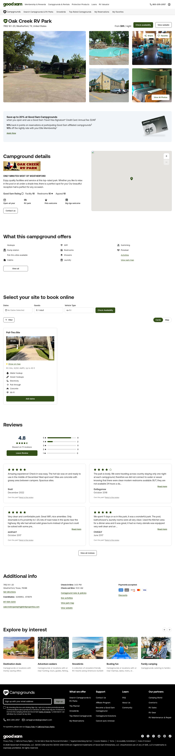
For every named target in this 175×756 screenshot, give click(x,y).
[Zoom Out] (166, 162)
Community (127, 708)
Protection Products (80, 4)
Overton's (153, 703)
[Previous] (164, 629)
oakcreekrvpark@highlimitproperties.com (21, 607)
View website (163, 25)
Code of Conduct (144, 741)
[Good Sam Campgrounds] (19, 692)
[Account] (169, 4)
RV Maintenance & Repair (160, 717)
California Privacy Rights (46, 727)
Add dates (30, 399)
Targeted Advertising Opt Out (81, 741)
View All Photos (160, 97)
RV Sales (153, 708)
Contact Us (101, 698)
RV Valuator (104, 4)
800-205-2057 (13, 720)
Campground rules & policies (73, 593)
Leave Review (22, 453)
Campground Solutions (106, 716)
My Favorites (117, 12)
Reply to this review (26, 497)
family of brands (45, 712)
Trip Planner (74, 706)
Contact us (10, 211)
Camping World (155, 698)
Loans (94, 4)
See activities (67, 598)
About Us (126, 703)
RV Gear (152, 712)
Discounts (123, 595)
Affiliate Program (103, 703)
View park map (127, 260)
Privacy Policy (30, 727)
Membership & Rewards (35, 4)
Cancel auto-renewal (105, 721)
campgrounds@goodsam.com (38, 720)
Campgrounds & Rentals (59, 4)
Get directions (9, 592)
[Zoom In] (166, 156)
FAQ (124, 698)
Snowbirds (61, 12)
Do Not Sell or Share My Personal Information (51, 741)
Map (167, 320)
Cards (158, 320)
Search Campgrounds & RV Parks (38, 12)
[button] (11, 133)
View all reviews (87, 553)
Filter (10, 320)
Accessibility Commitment (126, 741)
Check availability (143, 25)
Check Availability (105, 310)
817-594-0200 (9, 602)
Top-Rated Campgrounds (80, 12)
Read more (162, 486)
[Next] (169, 629)
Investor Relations (100, 741)
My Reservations (102, 12)
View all (15, 268)
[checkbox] (4, 707)
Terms (112, 741)
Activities (125, 255)
